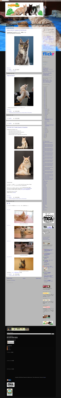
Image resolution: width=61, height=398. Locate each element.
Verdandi (16, 275)
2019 (45, 96)
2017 (45, 99)
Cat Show (22, 112)
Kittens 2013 (45, 192)
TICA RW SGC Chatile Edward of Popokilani (17, 127)
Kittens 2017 (45, 197)
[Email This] (15, 69)
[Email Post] (13, 69)
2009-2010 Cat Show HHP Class (48, 148)
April (45, 128)
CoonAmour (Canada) (46, 237)
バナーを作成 (44, 64)
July (45, 115)
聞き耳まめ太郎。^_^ (47, 261)
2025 (45, 89)
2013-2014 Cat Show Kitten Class (48, 163)
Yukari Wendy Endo (45, 62)
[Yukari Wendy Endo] (43, 63)
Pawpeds (14, 192)
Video (44, 208)
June (45, 116)
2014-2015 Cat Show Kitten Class (48, 167)
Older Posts (38, 278)
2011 (45, 106)
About (8, 24)
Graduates (35, 24)
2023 (45, 91)
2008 (45, 135)
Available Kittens (22, 24)
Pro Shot (48, 24)
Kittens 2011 (45, 190)
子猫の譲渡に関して (46, 68)
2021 (45, 94)
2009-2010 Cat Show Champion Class (15, 112)
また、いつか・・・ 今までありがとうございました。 (48, 277)
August (46, 114)
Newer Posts (9, 278)
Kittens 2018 (45, 198)
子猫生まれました (46, 254)
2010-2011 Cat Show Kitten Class (48, 152)
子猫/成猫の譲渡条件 (46, 74)
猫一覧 (8, 203)
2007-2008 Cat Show (46, 141)
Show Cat (20, 198)
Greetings (44, 185)
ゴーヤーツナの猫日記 (47, 272)
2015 (45, 101)
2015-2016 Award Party (46, 168)
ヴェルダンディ (9, 256)
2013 (45, 104)
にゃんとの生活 (46, 257)
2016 (45, 100)
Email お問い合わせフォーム (47, 75)
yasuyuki (9, 349)
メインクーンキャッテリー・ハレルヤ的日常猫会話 (48, 253)
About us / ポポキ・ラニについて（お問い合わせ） (48, 69)
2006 (45, 137)
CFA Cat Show (45, 183)
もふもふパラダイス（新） (48, 266)
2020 (45, 95)
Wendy (19, 275)
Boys (28, 24)
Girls (31, 24)
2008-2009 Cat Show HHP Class (48, 144)
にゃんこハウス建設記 (47, 280)
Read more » (9, 109)
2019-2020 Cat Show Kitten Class (48, 178)
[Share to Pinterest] (18, 69)
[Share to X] (16, 69)
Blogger (44, 377)
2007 (45, 136)
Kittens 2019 (45, 199)
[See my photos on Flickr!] (45, 59)
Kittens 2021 (45, 200)
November (46, 110)
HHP (39, 24)
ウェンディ (9, 209)
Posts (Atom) (13, 280)
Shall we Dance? (11, 75)
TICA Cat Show (29, 112)
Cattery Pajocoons (45, 238)
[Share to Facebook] (17, 69)
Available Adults (16, 24)
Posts (9, 341)
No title (46, 122)
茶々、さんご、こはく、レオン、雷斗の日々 (48, 260)
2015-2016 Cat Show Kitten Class (48, 171)
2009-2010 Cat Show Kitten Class (48, 149)
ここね (9, 348)
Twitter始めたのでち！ (47, 273)
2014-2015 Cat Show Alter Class (48, 164)
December (46, 109)
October (46, 111)
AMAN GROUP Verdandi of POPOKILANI (16, 30)
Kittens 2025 (45, 204)
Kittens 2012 (45, 191)
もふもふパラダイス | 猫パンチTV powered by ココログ (48, 276)
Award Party (45, 182)
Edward (25, 112)
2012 (45, 105)
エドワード (9, 225)
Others (44, 205)
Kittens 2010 (45, 189)
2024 (45, 90)
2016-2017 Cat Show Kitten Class (48, 174)
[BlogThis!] (15, 69)
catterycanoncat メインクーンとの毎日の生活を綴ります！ (48, 250)
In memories (43, 24)
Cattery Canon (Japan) (46, 239)
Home (24, 278)
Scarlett (13, 275)
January (46, 132)
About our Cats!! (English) (47, 82)
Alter (11, 24)
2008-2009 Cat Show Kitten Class (48, 145)
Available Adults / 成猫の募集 (47, 73)
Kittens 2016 (45, 196)
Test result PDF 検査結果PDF (27, 188)
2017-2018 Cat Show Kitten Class (48, 175)
